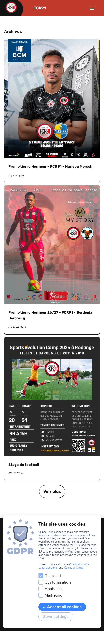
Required (53, 575)
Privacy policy (81, 564)
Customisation (58, 582)
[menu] (92, 8)
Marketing (53, 595)
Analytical (54, 588)
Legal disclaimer (48, 568)
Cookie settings (73, 568)
